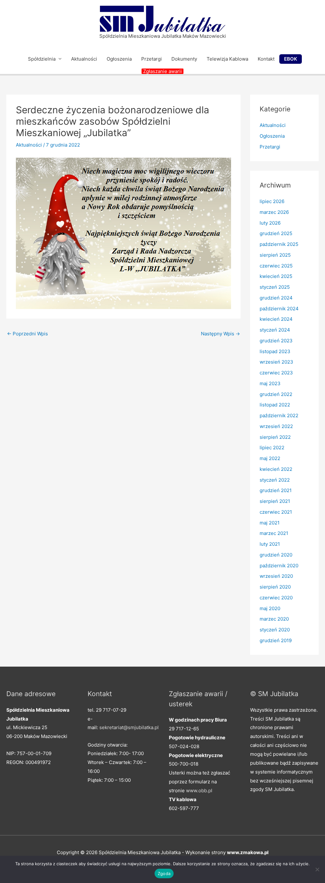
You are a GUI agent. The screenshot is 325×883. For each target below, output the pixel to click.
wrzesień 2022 (276, 426)
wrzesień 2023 (276, 362)
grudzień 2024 (276, 298)
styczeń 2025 (275, 287)
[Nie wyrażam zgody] (317, 869)
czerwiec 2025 (276, 266)
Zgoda (164, 873)
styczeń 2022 (275, 480)
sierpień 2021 (275, 501)
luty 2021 (270, 544)
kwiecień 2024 (276, 319)
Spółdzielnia (42, 59)
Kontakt (266, 59)
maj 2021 (270, 523)
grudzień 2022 (276, 394)
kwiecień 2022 (276, 469)
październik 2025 (279, 244)
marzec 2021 (274, 533)
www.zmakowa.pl (248, 852)
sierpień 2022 (275, 437)
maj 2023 (270, 383)
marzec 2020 (274, 619)
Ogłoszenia (119, 59)
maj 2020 (270, 608)
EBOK (290, 59)
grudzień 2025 (276, 233)
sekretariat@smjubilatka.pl (129, 727)
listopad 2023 (275, 351)
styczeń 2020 (275, 630)
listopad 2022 (275, 405)
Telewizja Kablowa (227, 59)
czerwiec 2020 (276, 598)
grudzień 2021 (276, 490)
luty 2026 (270, 223)
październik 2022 (279, 415)
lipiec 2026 (272, 201)
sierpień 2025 (275, 255)
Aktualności (84, 59)
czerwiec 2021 (276, 512)
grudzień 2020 (276, 555)
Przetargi (151, 59)
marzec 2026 (274, 212)
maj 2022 (270, 458)
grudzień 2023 (276, 341)
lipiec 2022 (272, 448)
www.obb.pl (199, 790)
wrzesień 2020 (276, 576)
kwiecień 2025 (276, 276)
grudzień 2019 (276, 640)
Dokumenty (184, 59)
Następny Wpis (220, 334)
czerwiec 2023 (276, 373)
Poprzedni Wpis (27, 334)
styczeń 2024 (275, 330)
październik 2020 (279, 566)
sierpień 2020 (275, 587)
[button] (162, 71)
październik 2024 (279, 309)
